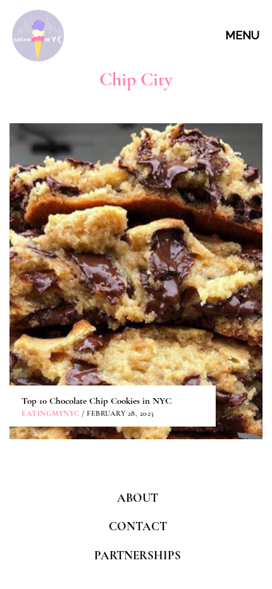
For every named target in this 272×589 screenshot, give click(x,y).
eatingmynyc (51, 413)
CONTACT (138, 526)
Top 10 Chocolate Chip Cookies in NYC (96, 400)
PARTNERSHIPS (137, 555)
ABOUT (137, 497)
